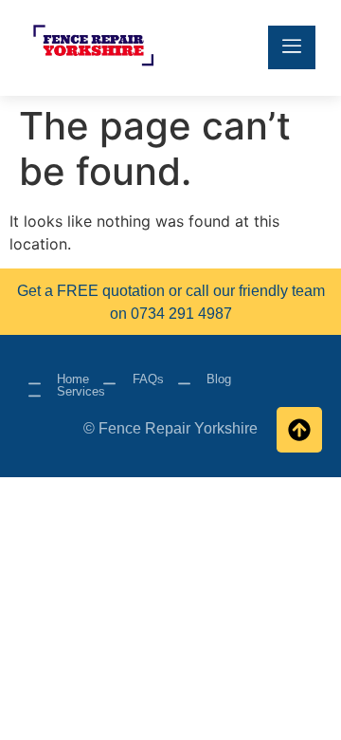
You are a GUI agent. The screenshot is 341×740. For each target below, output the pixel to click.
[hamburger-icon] (291, 47)
